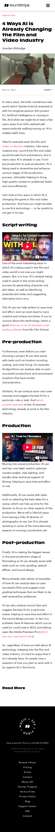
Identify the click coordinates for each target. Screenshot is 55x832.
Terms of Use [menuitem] (27, 791)
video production (13, 146)
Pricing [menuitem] (27, 767)
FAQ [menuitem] (27, 811)
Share (47, 90)
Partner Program (27, 786)
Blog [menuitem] (27, 801)
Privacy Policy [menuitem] (27, 796)
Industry (9, 15)
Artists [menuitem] (27, 772)
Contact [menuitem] (27, 816)
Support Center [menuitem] (27, 806)
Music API (27, 781)
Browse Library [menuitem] (27, 762)
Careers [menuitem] (27, 777)
